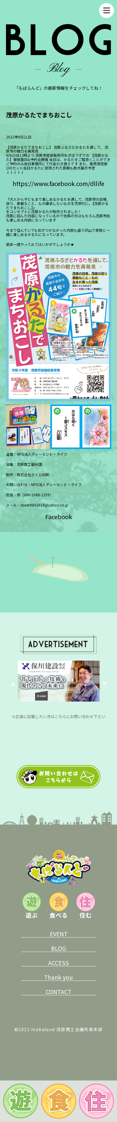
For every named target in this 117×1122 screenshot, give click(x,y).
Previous (13, 684)
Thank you (58, 977)
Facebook (58, 516)
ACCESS (58, 962)
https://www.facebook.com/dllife (58, 183)
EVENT (59, 934)
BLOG (58, 948)
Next (104, 684)
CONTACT (58, 991)
